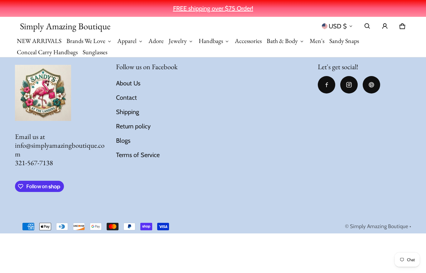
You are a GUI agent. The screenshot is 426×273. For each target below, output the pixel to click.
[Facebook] (326, 84)
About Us (128, 83)
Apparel (127, 41)
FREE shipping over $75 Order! (213, 8)
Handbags (211, 41)
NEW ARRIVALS (39, 41)
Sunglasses (95, 52)
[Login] (385, 26)
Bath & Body (282, 41)
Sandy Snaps (344, 41)
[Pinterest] (371, 84)
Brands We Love (85, 41)
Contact (126, 97)
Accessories (248, 41)
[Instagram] (349, 84)
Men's (317, 41)
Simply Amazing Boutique (379, 226)
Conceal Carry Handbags (47, 52)
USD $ (338, 26)
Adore (156, 41)
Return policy (133, 126)
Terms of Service (138, 155)
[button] (367, 26)
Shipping (127, 112)
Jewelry (178, 41)
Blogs (123, 140)
